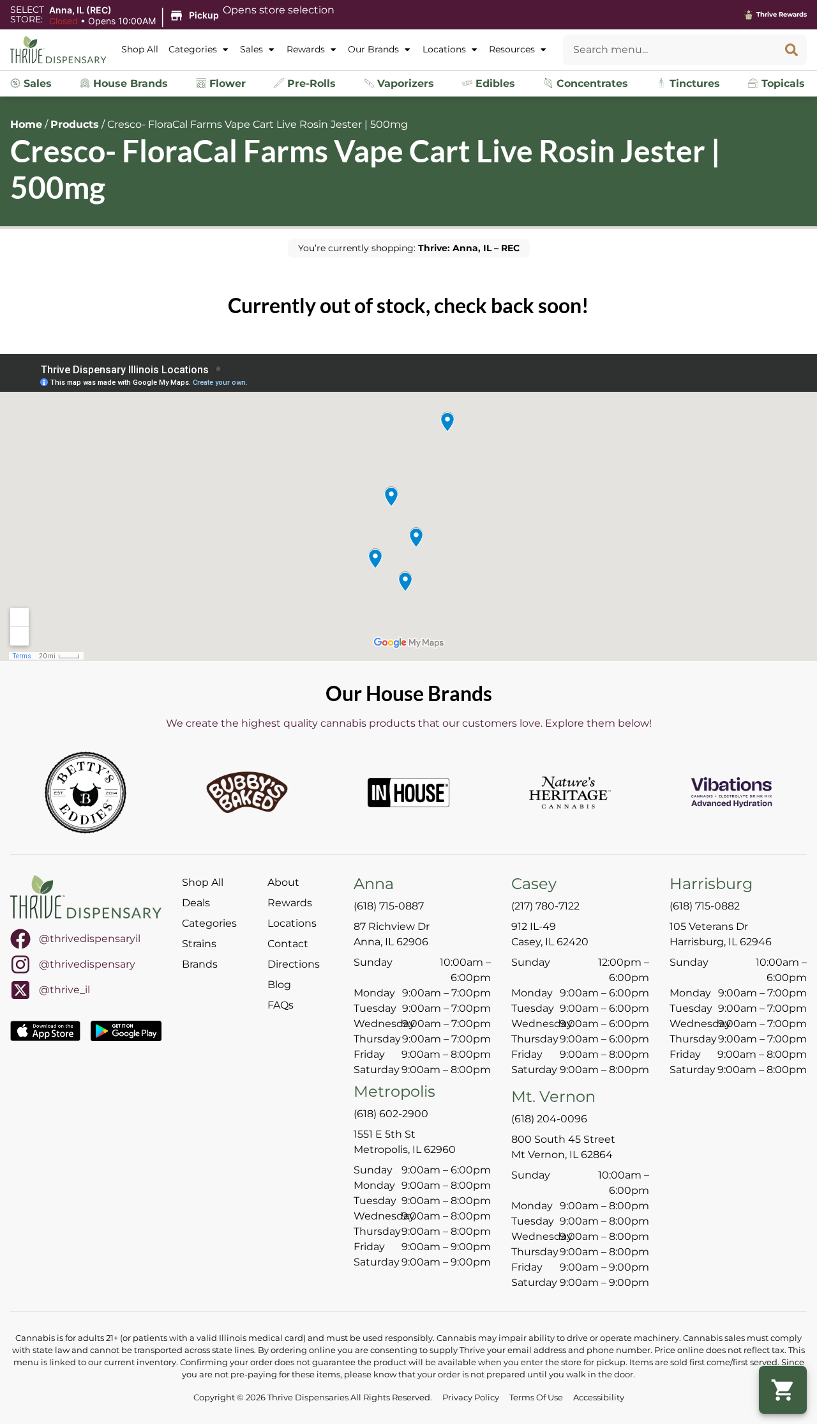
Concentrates (590, 83)
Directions (293, 964)
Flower (226, 83)
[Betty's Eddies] (85, 792)
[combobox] (669, 50)
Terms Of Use (536, 1397)
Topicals (781, 83)
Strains (199, 944)
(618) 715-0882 (705, 906)
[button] (136, 16)
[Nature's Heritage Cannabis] (570, 792)
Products (74, 124)
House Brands (129, 83)
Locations (444, 49)
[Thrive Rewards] (749, 15)
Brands (200, 964)
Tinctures (693, 83)
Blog (279, 985)
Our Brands (373, 49)
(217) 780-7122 (545, 906)
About (283, 882)
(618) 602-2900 (391, 1114)
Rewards (306, 49)
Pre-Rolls (310, 83)
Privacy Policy (470, 1397)
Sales (251, 49)
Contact (287, 944)
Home (26, 124)
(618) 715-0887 (389, 906)
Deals (196, 903)
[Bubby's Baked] (247, 792)
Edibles (493, 83)
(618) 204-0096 (549, 1119)
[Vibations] (731, 792)
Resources (512, 49)
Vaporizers (404, 83)
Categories (193, 49)
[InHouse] (408, 792)
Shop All (139, 49)
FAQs (280, 1005)
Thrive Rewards (781, 14)
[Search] (791, 50)
